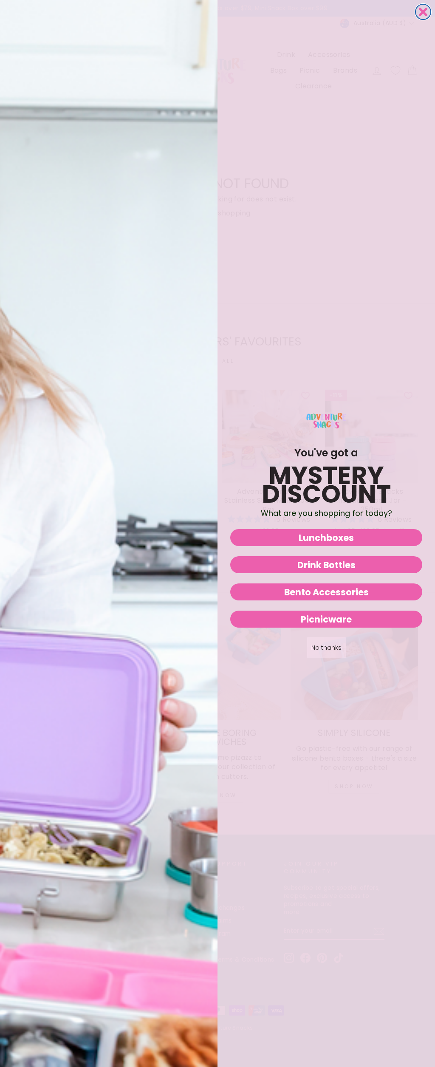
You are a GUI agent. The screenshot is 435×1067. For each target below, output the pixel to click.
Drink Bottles (326, 565)
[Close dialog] (423, 12)
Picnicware (326, 619)
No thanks (326, 647)
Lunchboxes (326, 538)
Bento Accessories (326, 592)
